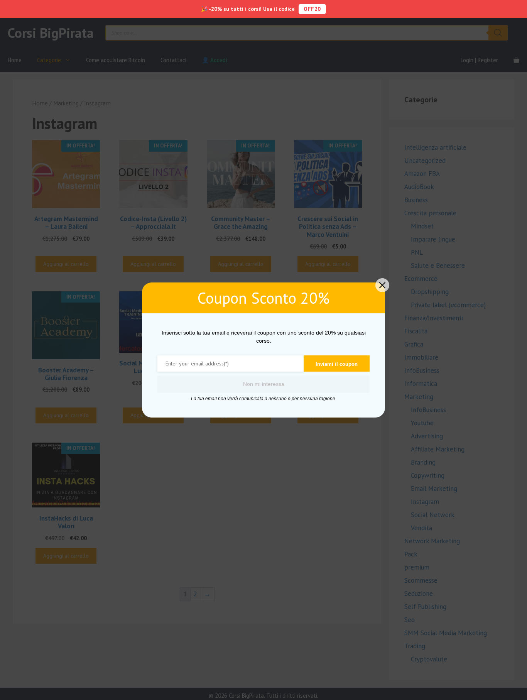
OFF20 (312, 8)
